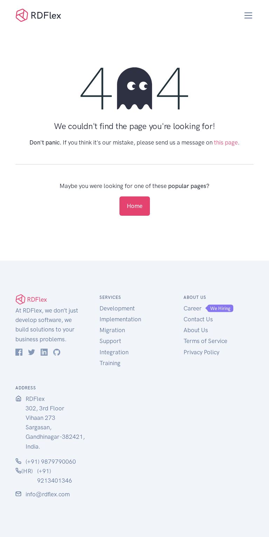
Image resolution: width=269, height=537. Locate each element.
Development (117, 308)
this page (226, 142)
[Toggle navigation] (248, 15)
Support (110, 340)
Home (135, 205)
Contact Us (198, 319)
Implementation (120, 319)
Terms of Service (205, 340)
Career (193, 308)
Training (109, 363)
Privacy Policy (201, 352)
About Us (196, 330)
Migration (112, 330)
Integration (114, 352)
